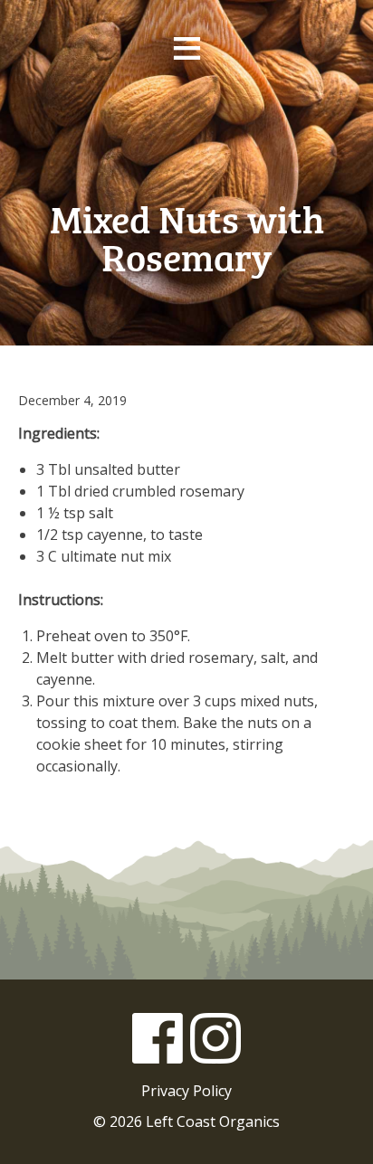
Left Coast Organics (186, 134)
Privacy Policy (186, 1091)
